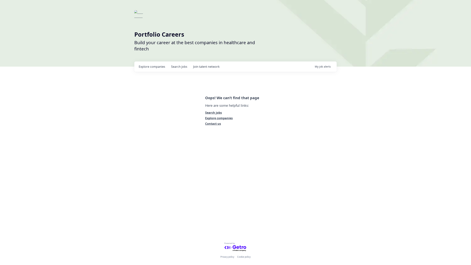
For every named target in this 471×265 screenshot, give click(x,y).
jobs (179, 67)
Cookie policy (244, 256)
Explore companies (219, 118)
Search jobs (213, 113)
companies (152, 67)
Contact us (213, 124)
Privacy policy (227, 256)
